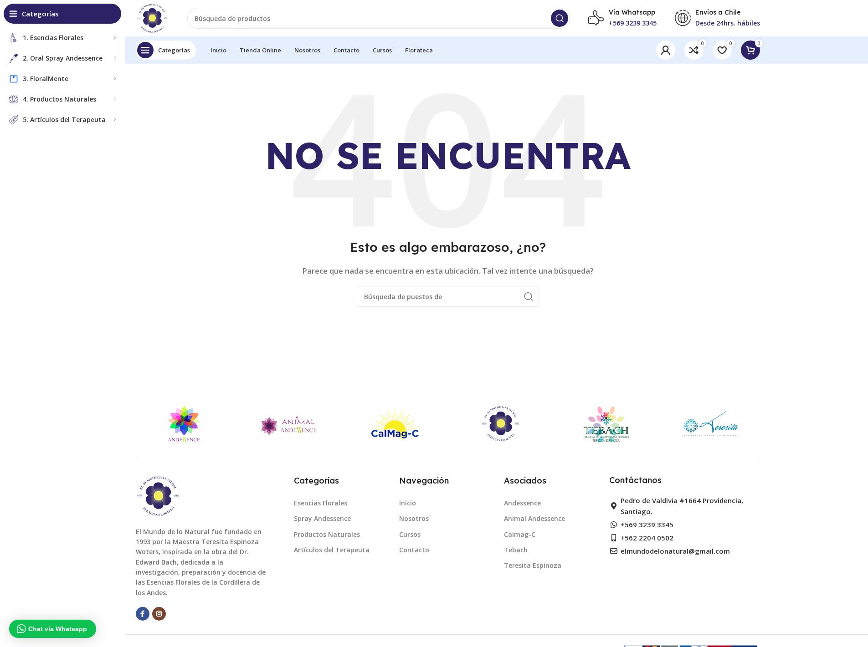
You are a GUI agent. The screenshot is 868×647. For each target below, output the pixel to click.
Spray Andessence (322, 518)
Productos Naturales (327, 534)
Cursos (410, 534)
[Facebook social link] (142, 614)
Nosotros (414, 518)
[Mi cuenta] (666, 50)
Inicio (407, 503)
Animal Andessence (534, 518)
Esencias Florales (320, 503)
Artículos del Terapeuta (332, 549)
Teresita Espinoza (532, 565)
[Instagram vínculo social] (159, 614)
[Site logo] (152, 17)
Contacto (414, 549)
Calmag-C (519, 534)
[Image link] (158, 494)
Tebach (516, 549)
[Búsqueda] (559, 18)
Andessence (522, 503)
